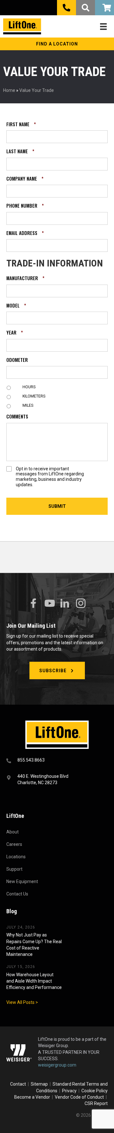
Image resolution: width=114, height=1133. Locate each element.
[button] (57, 44)
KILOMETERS (33, 396)
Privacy (69, 1090)
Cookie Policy (94, 1090)
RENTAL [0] (104, 7)
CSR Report (96, 1103)
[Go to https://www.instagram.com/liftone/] (81, 603)
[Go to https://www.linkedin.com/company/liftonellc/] (65, 603)
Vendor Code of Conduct (80, 1097)
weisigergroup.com (57, 1064)
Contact (18, 1084)
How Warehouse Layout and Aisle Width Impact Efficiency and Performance (34, 981)
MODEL (16, 305)
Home (9, 90)
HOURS (28, 387)
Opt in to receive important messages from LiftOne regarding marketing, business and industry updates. (50, 476)
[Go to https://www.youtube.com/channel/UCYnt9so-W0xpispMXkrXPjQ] (49, 603)
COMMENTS (17, 416)
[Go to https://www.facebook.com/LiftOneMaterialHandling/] (33, 603)
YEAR (14, 332)
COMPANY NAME (24, 179)
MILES (27, 405)
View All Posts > (22, 1002)
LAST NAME (20, 151)
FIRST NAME (21, 124)
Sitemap (40, 1084)
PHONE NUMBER (25, 206)
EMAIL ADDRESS (25, 233)
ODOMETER (17, 360)
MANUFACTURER (25, 278)
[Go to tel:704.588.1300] (57, 760)
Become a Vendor (32, 1097)
